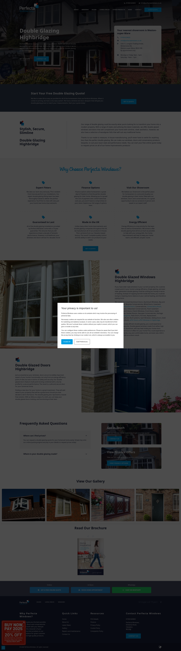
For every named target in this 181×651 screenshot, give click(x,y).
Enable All (67, 342)
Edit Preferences (82, 342)
